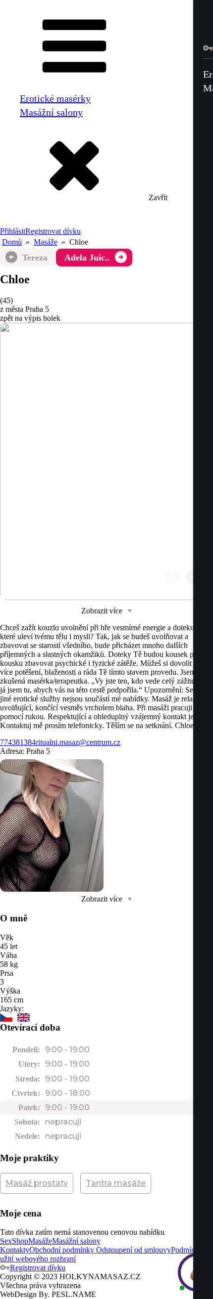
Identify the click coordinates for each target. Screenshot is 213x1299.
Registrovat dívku (53, 231)
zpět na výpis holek (30, 318)
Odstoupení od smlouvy (132, 1250)
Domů (12, 242)
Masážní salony (51, 112)
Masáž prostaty (36, 1183)
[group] (106, 461)
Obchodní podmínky (61, 1250)
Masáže (45, 242)
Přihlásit (12, 231)
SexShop (14, 1241)
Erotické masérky (55, 98)
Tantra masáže (116, 1183)
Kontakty (14, 1250)
